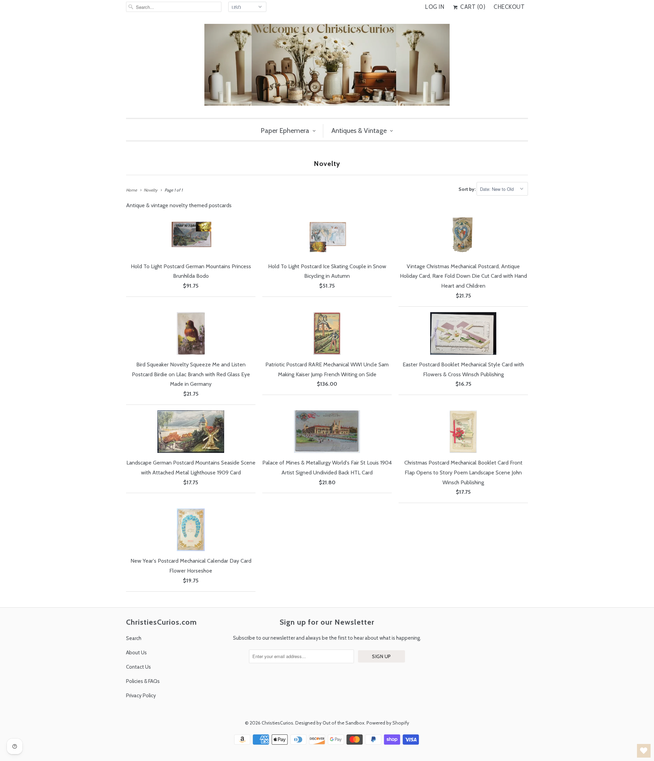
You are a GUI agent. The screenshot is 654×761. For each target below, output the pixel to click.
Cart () (472, 6)
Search (133, 638)
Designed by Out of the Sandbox (329, 723)
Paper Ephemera (285, 130)
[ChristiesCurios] (327, 67)
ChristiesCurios (277, 723)
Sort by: (467, 189)
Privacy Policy (141, 695)
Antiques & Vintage (359, 130)
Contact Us (138, 667)
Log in (434, 6)
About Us (136, 653)
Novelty (327, 163)
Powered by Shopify (388, 723)
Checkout (509, 6)
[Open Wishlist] (644, 751)
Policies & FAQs (143, 681)
